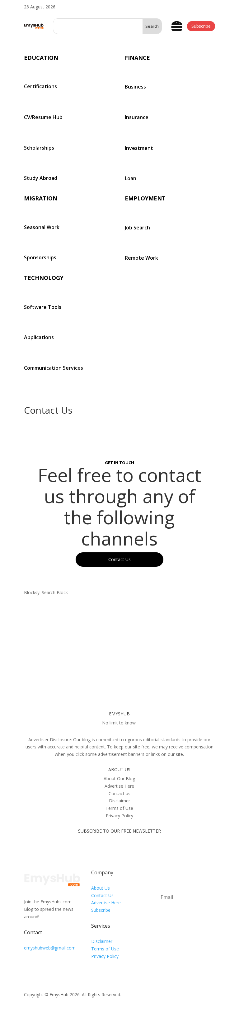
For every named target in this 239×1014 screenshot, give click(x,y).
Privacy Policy (105, 956)
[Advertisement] (119, 649)
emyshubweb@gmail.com (50, 948)
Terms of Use (105, 949)
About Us (100, 888)
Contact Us (102, 895)
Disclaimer (101, 941)
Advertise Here (106, 903)
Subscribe (201, 26)
